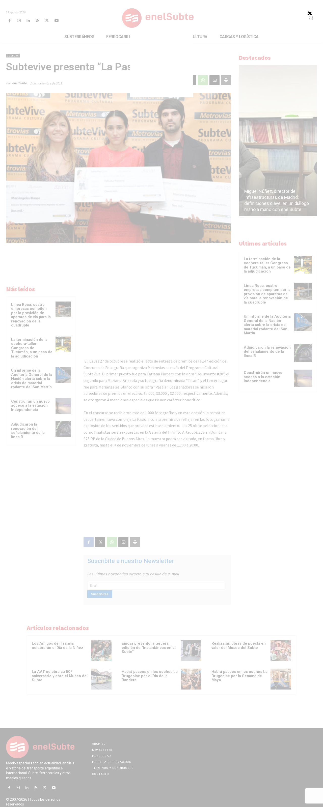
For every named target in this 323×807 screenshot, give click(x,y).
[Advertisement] (161, 65)
